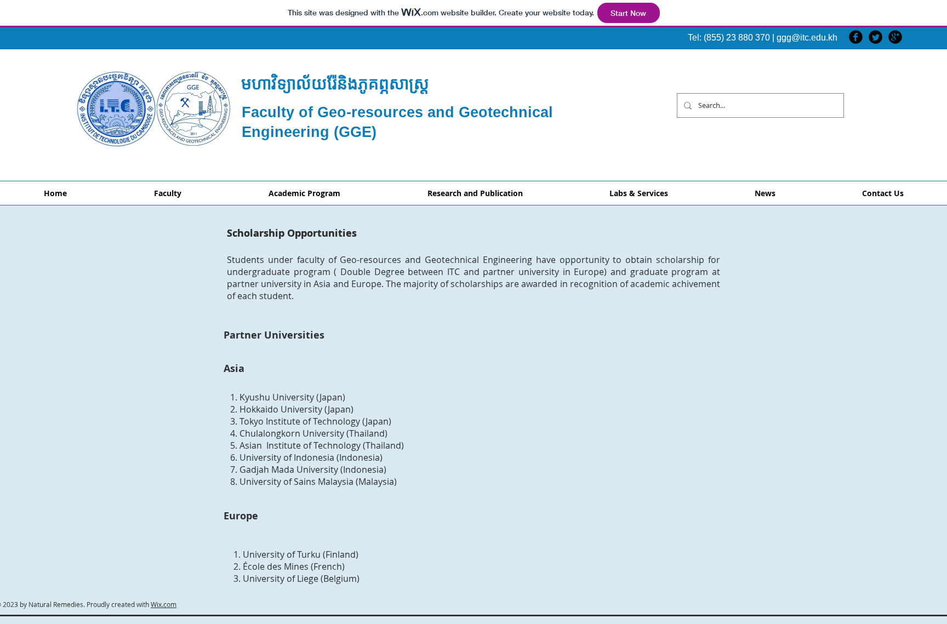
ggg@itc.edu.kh (807, 37)
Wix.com (163, 604)
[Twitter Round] (875, 37)
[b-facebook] (856, 37)
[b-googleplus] (895, 37)
